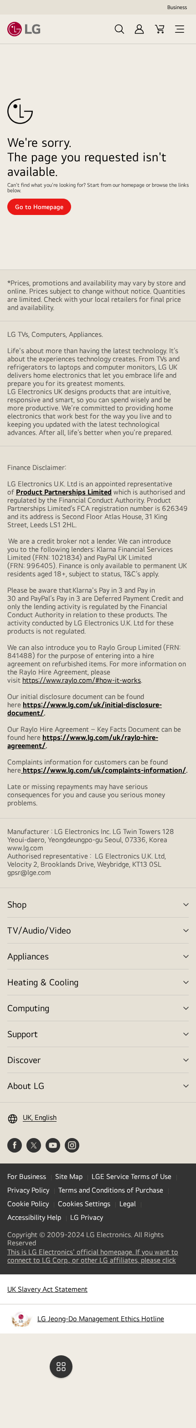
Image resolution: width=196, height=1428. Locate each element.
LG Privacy (86, 1217)
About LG (25, 1085)
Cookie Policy (28, 1203)
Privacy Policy (28, 1190)
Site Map (69, 1176)
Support (22, 1034)
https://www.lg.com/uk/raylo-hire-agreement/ (82, 741)
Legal (127, 1203)
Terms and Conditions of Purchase (110, 1190)
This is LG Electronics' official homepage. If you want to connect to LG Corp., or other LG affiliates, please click (98, 1256)
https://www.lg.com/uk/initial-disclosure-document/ (84, 708)
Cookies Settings (84, 1203)
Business (177, 7)
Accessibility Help (34, 1217)
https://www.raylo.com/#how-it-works (81, 680)
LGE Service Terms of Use (131, 1176)
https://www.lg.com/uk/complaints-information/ (103, 770)
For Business (26, 1176)
